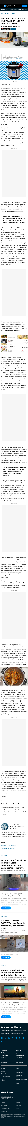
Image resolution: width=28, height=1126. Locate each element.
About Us (3, 1068)
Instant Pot (15, 92)
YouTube (12, 1038)
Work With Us (4, 1105)
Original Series (19, 1062)
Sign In (24, 5)
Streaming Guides (20, 1055)
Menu (1, 6)
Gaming (3, 1053)
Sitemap (18, 1108)
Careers (3, 1102)
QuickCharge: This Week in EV (8, 848)
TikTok (16, 1038)
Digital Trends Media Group (8, 1116)
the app (23, 243)
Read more (6, 908)
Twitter (9, 1038)
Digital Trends (8, 7)
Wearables (18, 1050)
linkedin (13, 828)
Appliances (3, 845)
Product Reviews (11, 845)
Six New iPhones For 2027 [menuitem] (15, 9)
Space (17, 1053)
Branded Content (19, 1072)
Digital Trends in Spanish (21, 1079)
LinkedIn (23, 1038)
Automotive (4, 1062)
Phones (3, 1048)
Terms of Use (4, 1111)
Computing (4, 1050)
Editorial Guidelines (5, 1076)
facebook (10, 828)
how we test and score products (15, 58)
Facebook (1, 1038)
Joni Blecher (5, 26)
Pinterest (19, 1038)
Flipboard (1, 1041)
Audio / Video (4, 1055)
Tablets (17, 1048)
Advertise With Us (5, 1073)
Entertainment (4, 1060)
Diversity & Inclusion (5, 1108)
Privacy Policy (19, 1102)
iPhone (5, 245)
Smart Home (4, 1057)
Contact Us (3, 1071)
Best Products (19, 1057)
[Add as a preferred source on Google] (5, 29)
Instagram (5, 1038)
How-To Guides (19, 1060)
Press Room (18, 1105)
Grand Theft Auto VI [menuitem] (5, 9)
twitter (15, 828)
